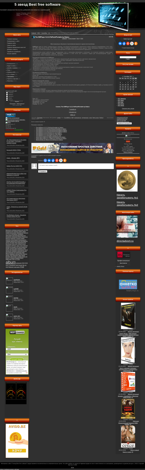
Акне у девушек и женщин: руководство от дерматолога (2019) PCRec (128, 370)
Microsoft (14, 244)
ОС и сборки (10, 74)
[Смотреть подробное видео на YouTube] (27, 373)
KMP (72, 117)
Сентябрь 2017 (128, 76)
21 (128, 87)
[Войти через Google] (61, 160)
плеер (90, 117)
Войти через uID (128, 39)
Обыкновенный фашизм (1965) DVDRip (128, 423)
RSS (82, 38)
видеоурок (20, 230)
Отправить (42, 171)
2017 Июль (121, 105)
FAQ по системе (121, 120)
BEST (21, 258)
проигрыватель (77, 117)
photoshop (15, 237)
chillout (20, 244)
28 (128, 89)
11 (120, 84)
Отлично (10, 92)
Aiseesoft (13, 241)
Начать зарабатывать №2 (127, 203)
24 (136, 87)
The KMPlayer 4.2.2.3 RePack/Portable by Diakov (49, 127)
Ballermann (9, 259)
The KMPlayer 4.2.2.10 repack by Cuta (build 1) (49, 134)
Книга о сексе (127, 452)
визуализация (10, 252)
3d (11, 247)
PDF (27, 230)
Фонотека (10, 81)
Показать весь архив (128, 108)
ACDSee (12, 242)
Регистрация (72, 38)
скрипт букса (120, 266)
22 (130, 87)
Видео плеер (96, 117)
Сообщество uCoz (122, 119)
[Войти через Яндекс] (57, 160)
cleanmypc (24, 247)
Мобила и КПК (11, 72)
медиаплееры (85, 117)
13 (125, 84)
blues (16, 242)
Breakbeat (12, 265)
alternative (17, 267)
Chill (12, 245)
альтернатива (16, 235)
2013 (26, 263)
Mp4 (21, 254)
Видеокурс (9, 230)
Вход (78, 38)
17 (136, 84)
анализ (14, 247)
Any (11, 250)
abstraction (14, 256)
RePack (101, 117)
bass (15, 245)
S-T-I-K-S (8, 234)
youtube (19, 256)
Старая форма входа (128, 48)
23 (49, 33)
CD (24, 230)
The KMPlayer (67, 117)
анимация (19, 263)
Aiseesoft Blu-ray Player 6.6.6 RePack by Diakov (49, 139)
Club (22, 267)
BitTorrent (23, 235)
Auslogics (8, 240)
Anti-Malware (24, 241)
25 (120, 89)
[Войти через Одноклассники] (64, 160)
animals (16, 231)
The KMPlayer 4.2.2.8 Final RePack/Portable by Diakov (51, 129)
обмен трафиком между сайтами (9, 469)
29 (130, 89)
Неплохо (10, 96)
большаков (13, 232)
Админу (33, 156)
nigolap (58, 117)
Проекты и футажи (12, 78)
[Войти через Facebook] (53, 160)
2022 (18, 259)
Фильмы (136, 421)
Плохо (10, 98)
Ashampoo (9, 237)
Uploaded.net (72, 112)
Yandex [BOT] (10, 129)
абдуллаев (9, 235)
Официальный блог (122, 117)
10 (136, 82)
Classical (14, 251)
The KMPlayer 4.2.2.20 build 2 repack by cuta (48, 135)
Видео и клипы (11, 65)
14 (128, 84)
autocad (17, 254)
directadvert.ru (125, 241)
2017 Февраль (122, 98)
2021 (13, 259)
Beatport (17, 258)
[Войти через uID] (45, 160)
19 (122, 87)
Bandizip (14, 250)
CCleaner (18, 238)
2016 (23, 263)
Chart (21, 245)
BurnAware (9, 244)
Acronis (18, 241)
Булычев (8, 231)
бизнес (8, 255)
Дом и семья (135, 450)
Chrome (12, 248)
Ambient (8, 245)
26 (122, 89)
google (7, 248)
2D (16, 259)
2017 (38, 33)
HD (17, 247)
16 (133, 84)
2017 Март (121, 100)
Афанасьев (20, 232)
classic (8, 242)
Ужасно (10, 100)
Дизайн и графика (12, 68)
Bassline (8, 256)
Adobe (22, 238)
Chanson (12, 258)
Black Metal (21, 255)
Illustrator (15, 255)
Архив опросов (20, 103)
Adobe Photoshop (23, 237)
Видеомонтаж (22, 242)
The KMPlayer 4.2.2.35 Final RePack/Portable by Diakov (51, 131)
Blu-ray (25, 265)
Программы (10, 76)
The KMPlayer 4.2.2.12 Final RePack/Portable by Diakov (51, 130)
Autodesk (12, 254)
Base (15, 248)
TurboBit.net (72, 109)
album (11, 262)
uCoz (72, 467)
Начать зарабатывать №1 (127, 196)
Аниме (20, 231)
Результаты (13, 103)
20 (125, 87)
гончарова (14, 234)
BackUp (8, 238)
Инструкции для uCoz (123, 121)
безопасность (22, 240)
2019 (7, 267)
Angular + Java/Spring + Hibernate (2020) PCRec (128, 396)
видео (24, 244)
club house (18, 265)
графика (8, 241)
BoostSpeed (14, 240)
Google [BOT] (19, 129)
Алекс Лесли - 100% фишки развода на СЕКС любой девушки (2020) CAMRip (128, 335)
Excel (26, 250)
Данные (25, 254)
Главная (64, 38)
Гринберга (20, 234)
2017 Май (120, 102)
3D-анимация (18, 252)
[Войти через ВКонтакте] (49, 160)
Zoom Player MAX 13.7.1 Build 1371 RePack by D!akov (51, 138)
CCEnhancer (20, 250)
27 (125, 89)
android (12, 238)
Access (25, 251)
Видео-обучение (133, 331)
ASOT (7, 265)
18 (120, 87)
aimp (18, 245)
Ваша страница (128, 152)
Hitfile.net (72, 115)
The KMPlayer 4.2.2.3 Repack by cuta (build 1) (49, 133)
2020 (11, 255)
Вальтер (26, 232)
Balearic (11, 267)
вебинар (14, 230)
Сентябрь (44, 33)
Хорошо (10, 94)
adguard (25, 245)
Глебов (8, 232)
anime (24, 231)
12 (122, 84)
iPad (19, 247)
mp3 (12, 231)
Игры (8, 70)
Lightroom (19, 251)
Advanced (8, 251)
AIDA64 (8, 247)
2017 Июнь (121, 103)
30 (133, 89)
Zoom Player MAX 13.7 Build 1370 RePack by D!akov (50, 137)
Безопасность (11, 63)
